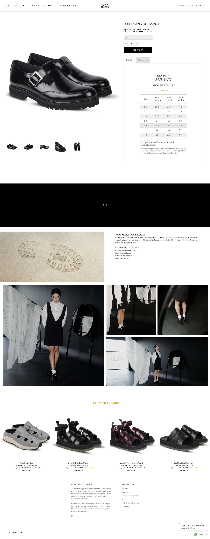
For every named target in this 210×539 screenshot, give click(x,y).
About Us (125, 489)
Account (180, 6)
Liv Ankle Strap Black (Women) (78, 463)
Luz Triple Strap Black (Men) (183, 463)
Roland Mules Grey (26, 463)
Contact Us (125, 507)
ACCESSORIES (49, 6)
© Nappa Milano (16, 533)
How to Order (126, 492)
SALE (16, 6)
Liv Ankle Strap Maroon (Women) (131, 463)
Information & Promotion (130, 496)
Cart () (200, 6)
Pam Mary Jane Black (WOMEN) (141, 23)
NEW (7, 6)
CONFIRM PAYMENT (69, 6)
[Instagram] (72, 516)
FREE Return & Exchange (130, 503)
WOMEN (35, 6)
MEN (25, 6)
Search (190, 6)
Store (123, 499)
